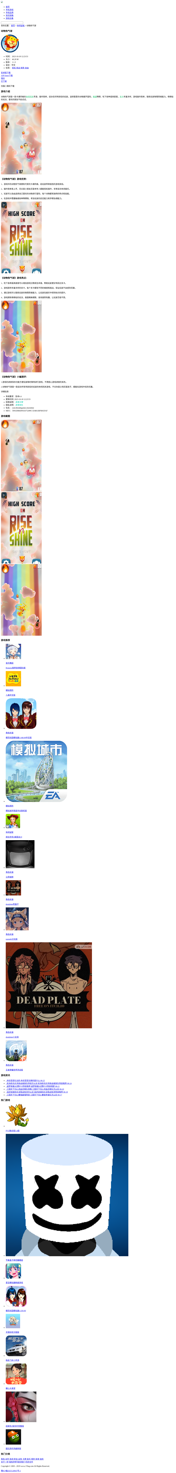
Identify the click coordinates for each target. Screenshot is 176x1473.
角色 (3, 1459)
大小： (8, 59)
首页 (8, 7)
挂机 (42, 1459)
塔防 (33, 1459)
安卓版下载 (6, 73)
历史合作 (29, 1462)
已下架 (4, 81)
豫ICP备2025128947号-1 (11, 1471)
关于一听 (5, 1462)
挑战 (18, 68)
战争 (20, 1459)
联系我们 (21, 1462)
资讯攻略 (9, 15)
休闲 (28, 97)
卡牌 (25, 1459)
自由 (27, 68)
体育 (37, 1459)
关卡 (122, 97)
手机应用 (9, 13)
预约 (3, 78)
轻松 (14, 68)
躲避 (95, 97)
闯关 (32, 97)
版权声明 (13, 1462)
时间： (8, 56)
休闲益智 (21, 26)
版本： (8, 62)
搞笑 (23, 68)
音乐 (29, 1459)
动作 (7, 1459)
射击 (16, 1459)
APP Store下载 (7, 76)
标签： (8, 68)
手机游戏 (9, 10)
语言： (8, 65)
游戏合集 (9, 18)
